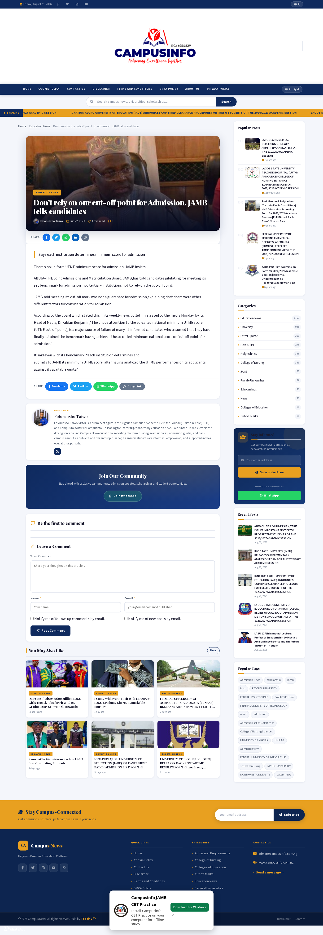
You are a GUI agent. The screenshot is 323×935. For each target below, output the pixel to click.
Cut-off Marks (249, 416)
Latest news (284, 775)
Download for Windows (189, 907)
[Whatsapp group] (64, 868)
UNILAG (279, 740)
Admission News (250, 680)
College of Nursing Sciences (256, 732)
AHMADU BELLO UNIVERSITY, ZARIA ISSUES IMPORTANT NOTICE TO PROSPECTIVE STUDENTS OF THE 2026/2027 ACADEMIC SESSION (275, 532)
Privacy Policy (218, 89)
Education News (39, 126)
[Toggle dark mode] (297, 4)
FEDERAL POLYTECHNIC (254, 697)
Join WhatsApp (125, 496)
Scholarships (248, 389)
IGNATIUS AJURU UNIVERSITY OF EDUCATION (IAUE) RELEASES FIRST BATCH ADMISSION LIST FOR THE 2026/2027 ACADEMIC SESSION (120, 765)
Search (226, 102)
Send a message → (270, 872)
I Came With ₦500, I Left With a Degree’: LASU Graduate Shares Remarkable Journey (122, 702)
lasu (242, 689)
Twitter (83, 386)
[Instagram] (77, 4)
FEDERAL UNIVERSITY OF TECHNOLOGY (263, 706)
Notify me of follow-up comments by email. (69, 618)
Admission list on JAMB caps (257, 723)
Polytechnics (248, 354)
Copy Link (135, 386)
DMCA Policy (168, 89)
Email (129, 598)
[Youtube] (86, 4)
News (243, 398)
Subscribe (292, 814)
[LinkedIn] (75, 237)
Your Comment (42, 556)
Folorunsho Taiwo (51, 221)
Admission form (249, 749)
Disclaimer (101, 89)
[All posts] (57, 451)
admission (259, 714)
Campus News (37, 919)
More (213, 650)
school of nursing (250, 766)
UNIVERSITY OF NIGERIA (254, 740)
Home (27, 89)
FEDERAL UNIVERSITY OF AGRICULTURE (263, 757)
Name (36, 598)
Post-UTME (247, 345)
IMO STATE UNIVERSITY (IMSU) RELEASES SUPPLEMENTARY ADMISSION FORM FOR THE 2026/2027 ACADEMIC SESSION (277, 557)
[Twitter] (67, 4)
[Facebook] (58, 4)
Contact (300, 919)
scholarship (274, 680)
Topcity (87, 919)
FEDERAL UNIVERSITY (264, 689)
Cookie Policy (49, 89)
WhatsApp (107, 386)
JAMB (243, 372)
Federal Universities (209, 888)
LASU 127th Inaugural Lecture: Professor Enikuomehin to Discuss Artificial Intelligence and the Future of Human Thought (276, 639)
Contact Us (76, 89)
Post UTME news (284, 697)
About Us (192, 89)
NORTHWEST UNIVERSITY (255, 775)
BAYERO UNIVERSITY (279, 766)
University (246, 327)
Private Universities (252, 380)
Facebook (58, 386)
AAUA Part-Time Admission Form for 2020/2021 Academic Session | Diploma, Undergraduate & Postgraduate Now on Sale (280, 275)
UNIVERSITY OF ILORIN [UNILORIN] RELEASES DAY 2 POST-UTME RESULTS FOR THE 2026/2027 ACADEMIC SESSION (185, 765)
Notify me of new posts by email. (154, 618)
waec (243, 714)
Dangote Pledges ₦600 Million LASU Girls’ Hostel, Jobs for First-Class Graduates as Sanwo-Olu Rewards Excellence (55, 704)
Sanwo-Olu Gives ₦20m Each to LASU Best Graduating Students (56, 761)
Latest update (249, 336)
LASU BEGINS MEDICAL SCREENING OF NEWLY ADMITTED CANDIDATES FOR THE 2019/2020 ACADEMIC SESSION (279, 148)
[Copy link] (85, 237)
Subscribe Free (272, 472)
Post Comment (53, 630)
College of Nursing (252, 363)
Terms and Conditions (134, 89)
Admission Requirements (212, 853)
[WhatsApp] (66, 237)
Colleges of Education (254, 407)
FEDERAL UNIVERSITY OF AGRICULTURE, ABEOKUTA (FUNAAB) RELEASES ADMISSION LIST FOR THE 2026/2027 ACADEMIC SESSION (187, 704)
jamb (290, 680)
